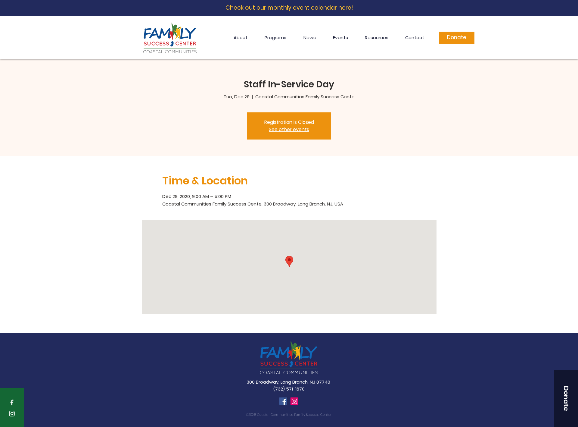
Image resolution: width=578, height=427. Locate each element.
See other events (289, 129)
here (344, 8)
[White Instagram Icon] (12, 413)
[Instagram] (294, 401)
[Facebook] (283, 401)
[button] (566, 398)
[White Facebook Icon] (12, 402)
